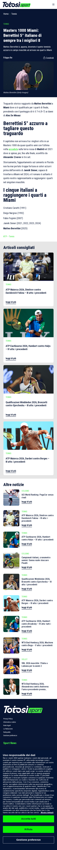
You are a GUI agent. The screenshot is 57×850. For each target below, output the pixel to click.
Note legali (7, 725)
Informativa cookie (9, 722)
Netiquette (6, 732)
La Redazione (8, 729)
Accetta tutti (28, 818)
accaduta (13, 149)
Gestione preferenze (10, 735)
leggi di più (11, 302)
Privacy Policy (8, 719)
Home (6, 14)
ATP (5, 236)
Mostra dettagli (47, 813)
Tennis (14, 14)
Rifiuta (28, 829)
